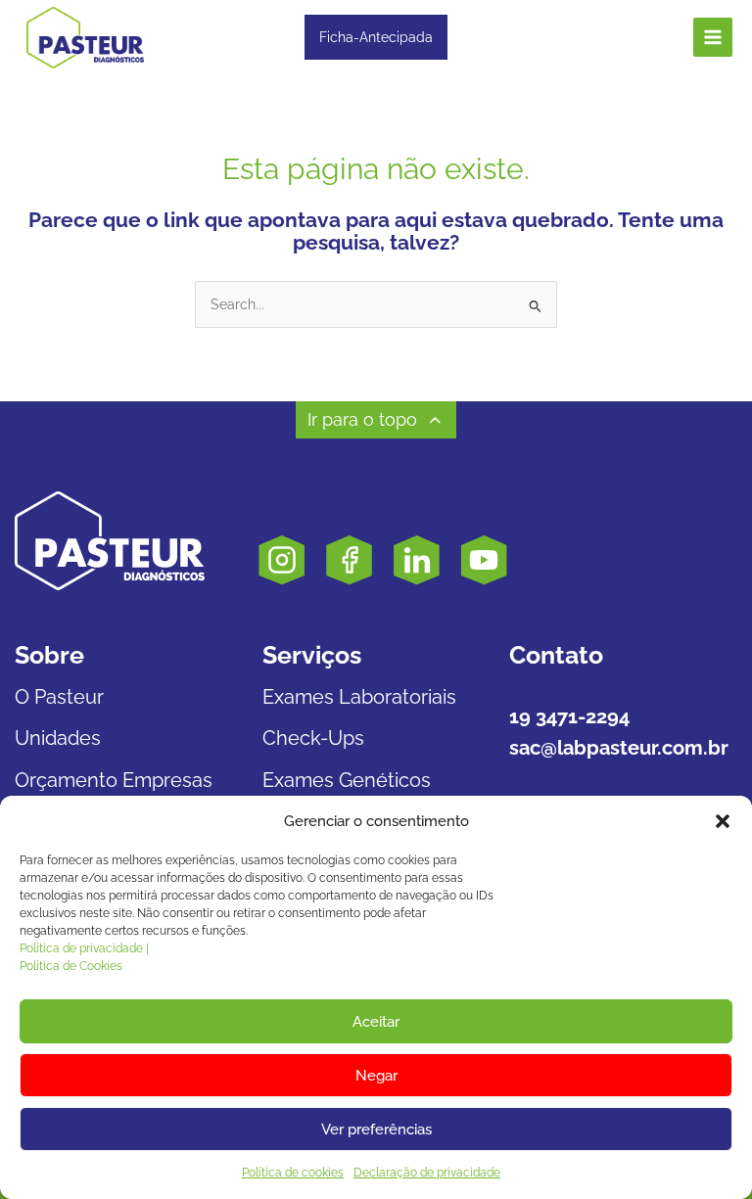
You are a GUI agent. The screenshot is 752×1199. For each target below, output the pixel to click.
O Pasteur (59, 697)
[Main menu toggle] (713, 38)
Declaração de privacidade (426, 1172)
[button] (722, 821)
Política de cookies (293, 1172)
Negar (376, 1075)
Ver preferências (376, 1129)
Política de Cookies (71, 966)
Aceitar (376, 1022)
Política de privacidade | (84, 948)
